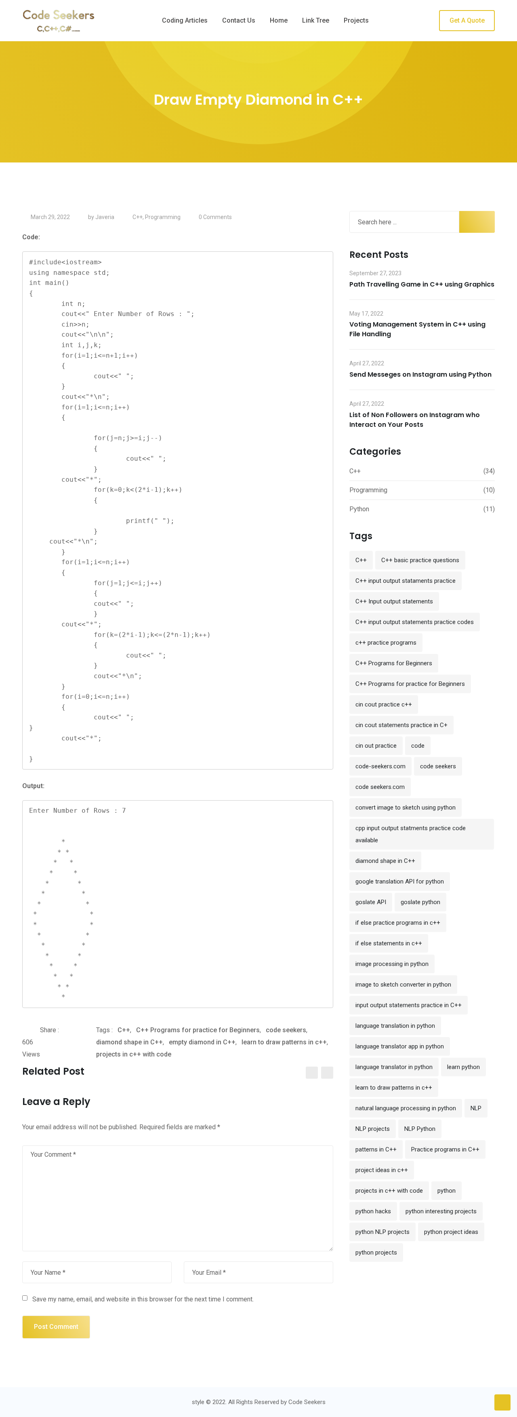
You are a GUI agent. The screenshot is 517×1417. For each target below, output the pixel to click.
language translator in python (394, 1067)
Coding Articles (185, 20)
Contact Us (238, 20)
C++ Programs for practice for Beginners (198, 1030)
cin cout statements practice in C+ (401, 725)
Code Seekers (307, 1402)
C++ (137, 217)
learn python (463, 1067)
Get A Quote (467, 20)
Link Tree (315, 20)
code (418, 745)
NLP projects (372, 1128)
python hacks (373, 1211)
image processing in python (392, 964)
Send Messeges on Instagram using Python (420, 374)
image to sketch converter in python (403, 984)
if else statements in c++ (388, 943)
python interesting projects (441, 1211)
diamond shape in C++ (129, 1042)
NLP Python (419, 1128)
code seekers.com (380, 787)
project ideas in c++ (381, 1170)
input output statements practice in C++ (408, 1005)
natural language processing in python (405, 1108)
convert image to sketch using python (405, 807)
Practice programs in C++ (445, 1149)
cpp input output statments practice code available (410, 834)
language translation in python (395, 1025)
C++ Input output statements (394, 601)
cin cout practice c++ (383, 704)
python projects (376, 1252)
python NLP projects (382, 1232)
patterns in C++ (376, 1149)
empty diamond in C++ (202, 1042)
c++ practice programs (385, 642)
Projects (356, 20)
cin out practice (376, 745)
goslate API (370, 902)
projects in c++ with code (133, 1054)
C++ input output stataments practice (405, 580)
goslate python (420, 902)
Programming (163, 217)
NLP (476, 1108)
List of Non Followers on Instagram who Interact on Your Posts (414, 419)
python (446, 1190)
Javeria (104, 217)
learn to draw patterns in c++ (284, 1042)
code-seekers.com (380, 766)
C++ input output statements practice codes (414, 622)
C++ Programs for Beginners (393, 663)
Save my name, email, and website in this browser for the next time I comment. (143, 1299)
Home (279, 20)
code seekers (286, 1030)
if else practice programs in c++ (397, 922)
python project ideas (451, 1232)
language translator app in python (399, 1046)
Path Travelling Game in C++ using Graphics (421, 284)
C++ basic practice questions (420, 560)
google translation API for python (399, 881)
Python (359, 509)
